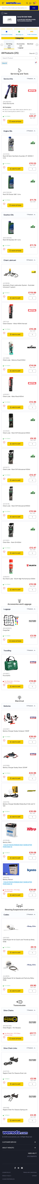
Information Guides (6, 34)
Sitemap (34, 1175)
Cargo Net (6, 630)
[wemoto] (15, 1132)
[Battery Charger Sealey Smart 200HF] (11, 755)
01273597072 (32, 1156)
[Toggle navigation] (3, 3)
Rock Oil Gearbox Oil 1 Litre (12, 240)
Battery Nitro (7, 842)
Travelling (18, 651)
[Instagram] (22, 1168)
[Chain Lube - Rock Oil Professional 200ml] (11, 421)
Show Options (16, 121)
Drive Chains (18, 1010)
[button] (30, 3)
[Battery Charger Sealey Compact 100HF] (11, 719)
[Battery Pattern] (11, 869)
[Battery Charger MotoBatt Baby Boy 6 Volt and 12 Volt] (11, 792)
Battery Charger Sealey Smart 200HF (15, 767)
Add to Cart (16, 169)
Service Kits (18, 79)
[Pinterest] (18, 1168)
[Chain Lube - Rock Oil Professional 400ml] (11, 457)
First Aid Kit (6, 675)
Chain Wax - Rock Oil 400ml (12, 542)
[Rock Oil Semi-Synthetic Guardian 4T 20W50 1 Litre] (11, 144)
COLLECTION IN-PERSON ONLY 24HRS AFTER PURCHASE (17, 846)
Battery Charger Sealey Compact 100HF (16, 731)
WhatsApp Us (19, 34)
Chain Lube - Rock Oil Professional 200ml (16, 433)
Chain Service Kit (8, 103)
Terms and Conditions (30, 1172)
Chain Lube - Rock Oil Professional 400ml (16, 469)
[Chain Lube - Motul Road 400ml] (11, 384)
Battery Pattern (8, 879)
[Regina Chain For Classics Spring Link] (11, 1097)
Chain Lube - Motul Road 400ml (13, 396)
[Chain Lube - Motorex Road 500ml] (11, 348)
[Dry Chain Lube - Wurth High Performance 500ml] (11, 566)
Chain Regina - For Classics (12, 1028)
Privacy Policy (6, 1175)
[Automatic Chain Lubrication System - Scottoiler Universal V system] (11, 273)
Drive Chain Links (18, 1048)
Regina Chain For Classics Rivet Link (14, 1073)
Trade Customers (32, 34)
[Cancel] (27, 3)
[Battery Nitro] (11, 830)
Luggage (18, 609)
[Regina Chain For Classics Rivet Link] (11, 1061)
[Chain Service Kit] (11, 91)
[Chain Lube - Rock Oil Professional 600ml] (11, 493)
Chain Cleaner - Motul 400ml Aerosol (15, 323)
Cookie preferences (8, 1179)
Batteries (18, 706)
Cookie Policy (6, 1172)
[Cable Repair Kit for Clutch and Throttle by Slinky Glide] (11, 927)
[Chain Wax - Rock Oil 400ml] (11, 530)
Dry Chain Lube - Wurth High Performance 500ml (19, 579)
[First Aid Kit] (11, 663)
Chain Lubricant (18, 260)
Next (37, 45)
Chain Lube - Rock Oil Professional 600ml (16, 506)
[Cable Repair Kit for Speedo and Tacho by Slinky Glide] (11, 966)
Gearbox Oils (18, 215)
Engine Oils (18, 131)
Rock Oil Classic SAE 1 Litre (12, 194)
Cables (18, 915)
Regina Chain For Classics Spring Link (15, 1110)
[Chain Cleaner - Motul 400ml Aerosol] (11, 311)
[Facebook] (15, 1168)
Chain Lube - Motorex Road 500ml (14, 360)
